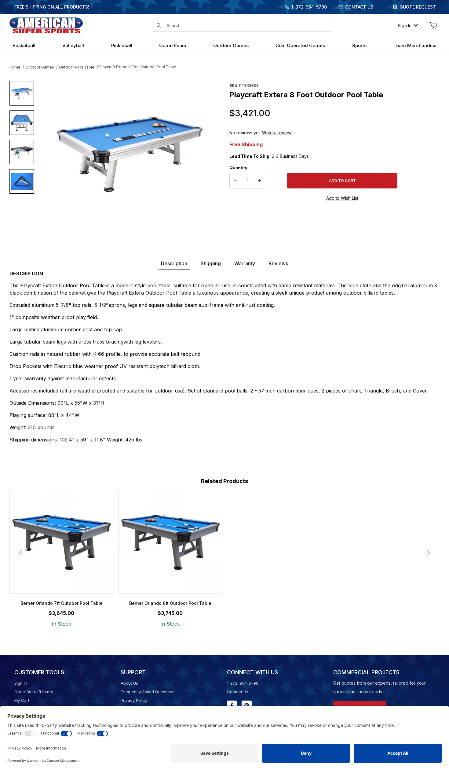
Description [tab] (174, 263)
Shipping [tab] (211, 263)
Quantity (238, 167)
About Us (129, 683)
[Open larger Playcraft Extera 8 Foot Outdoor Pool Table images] (130, 154)
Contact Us (359, 6)
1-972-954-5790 (309, 6)
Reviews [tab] (278, 263)
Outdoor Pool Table (76, 67)
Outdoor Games (39, 67)
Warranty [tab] (244, 263)
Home (14, 67)
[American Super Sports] (46, 25)
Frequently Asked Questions (147, 691)
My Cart (21, 700)
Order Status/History (33, 691)
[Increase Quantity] (260, 180)
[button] (22, 93)
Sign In (404, 25)
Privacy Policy (134, 700)
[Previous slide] (20, 552)
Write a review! (277, 132)
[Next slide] (428, 552)
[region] (21, 152)
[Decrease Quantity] (236, 180)
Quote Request (418, 6)
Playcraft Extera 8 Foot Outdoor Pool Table (137, 67)
